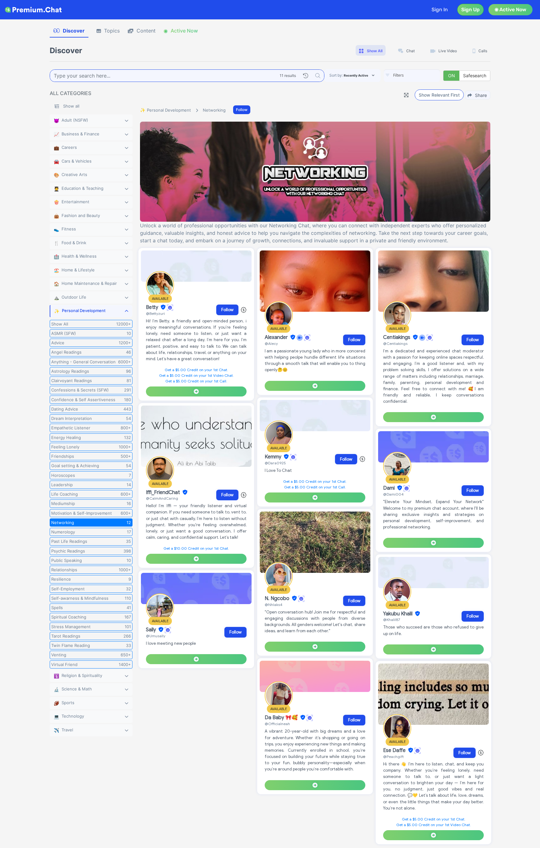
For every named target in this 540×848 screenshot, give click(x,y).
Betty (152, 307)
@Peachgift (393, 756)
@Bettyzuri (155, 313)
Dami (389, 488)
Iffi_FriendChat (163, 492)
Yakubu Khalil (398, 614)
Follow (242, 109)
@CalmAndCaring (162, 498)
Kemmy (273, 457)
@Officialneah (277, 723)
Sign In (440, 10)
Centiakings (397, 337)
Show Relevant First (439, 95)
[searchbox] (421, 75)
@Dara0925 (275, 463)
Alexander (277, 337)
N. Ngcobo (278, 598)
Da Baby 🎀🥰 (282, 717)
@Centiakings (395, 343)
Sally (151, 630)
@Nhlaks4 (273, 604)
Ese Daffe (395, 750)
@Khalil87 (391, 619)
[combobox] (412, 75)
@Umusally (155, 635)
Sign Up (470, 10)
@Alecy (271, 343)
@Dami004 (393, 494)
